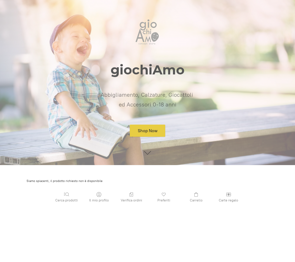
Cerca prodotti (66, 200)
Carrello (196, 200)
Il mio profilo (99, 200)
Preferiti (163, 200)
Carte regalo (228, 200)
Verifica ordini (131, 200)
